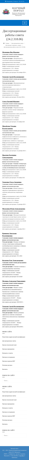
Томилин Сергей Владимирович (13, 306)
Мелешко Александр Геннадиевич (13, 281)
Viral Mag (21, 455)
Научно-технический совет (9, 345)
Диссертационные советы (9, 341)
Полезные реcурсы (7, 365)
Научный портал (18, 9)
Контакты (5, 369)
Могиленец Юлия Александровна (13, 209)
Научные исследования (8, 357)
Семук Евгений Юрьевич (10, 101)
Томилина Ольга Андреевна (11, 182)
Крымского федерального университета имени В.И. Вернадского (18, 14)
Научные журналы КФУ (8, 361)
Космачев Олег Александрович (12, 260)
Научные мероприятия (8, 349)
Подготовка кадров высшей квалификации (13, 337)
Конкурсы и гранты (7, 353)
